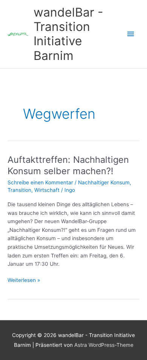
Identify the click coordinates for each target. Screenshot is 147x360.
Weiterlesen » (24, 281)
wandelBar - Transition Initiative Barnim (68, 34)
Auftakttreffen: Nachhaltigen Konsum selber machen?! (68, 165)
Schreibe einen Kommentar (40, 182)
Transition (19, 190)
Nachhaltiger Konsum (104, 182)
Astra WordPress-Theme (103, 345)
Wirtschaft (47, 190)
